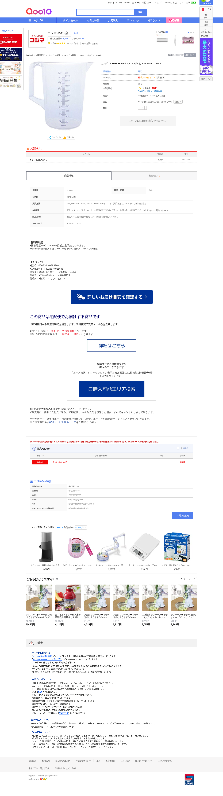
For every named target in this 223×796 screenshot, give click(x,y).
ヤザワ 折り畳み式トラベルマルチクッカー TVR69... (177, 565)
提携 (98, 761)
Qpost (150, 2)
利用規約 (45, 761)
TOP (203, 79)
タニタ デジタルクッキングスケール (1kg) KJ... (144, 565)
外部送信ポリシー (83, 761)
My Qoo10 (124, 2)
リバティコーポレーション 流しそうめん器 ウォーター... (111, 565)
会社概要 (32, 761)
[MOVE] (174, 20)
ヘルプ (158, 2)
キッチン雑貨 (85, 55)
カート (206, 18)
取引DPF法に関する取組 (39, 768)
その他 (98, 55)
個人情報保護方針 (62, 761)
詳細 (159, 77)
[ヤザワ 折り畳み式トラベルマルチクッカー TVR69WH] (177, 547)
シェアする (56, 137)
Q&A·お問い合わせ (90, 43)
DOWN (209, 79)
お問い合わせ (182, 515)
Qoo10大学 (184, 2)
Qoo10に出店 (170, 2)
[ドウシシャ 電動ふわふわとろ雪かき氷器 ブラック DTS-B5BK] (46, 547)
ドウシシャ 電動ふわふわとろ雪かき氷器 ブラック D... (46, 565)
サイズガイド (206, 36)
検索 (140, 12)
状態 (38, 456)
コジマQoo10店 (58, 33)
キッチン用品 (70, 55)
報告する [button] (70, 137)
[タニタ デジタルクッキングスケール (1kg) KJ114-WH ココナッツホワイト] (144, 547)
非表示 (185, 448)
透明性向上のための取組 (65, 768)
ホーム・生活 (54, 55)
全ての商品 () (59, 38)
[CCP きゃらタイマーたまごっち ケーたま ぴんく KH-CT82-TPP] (78, 547)
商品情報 (68, 175)
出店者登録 (110, 761)
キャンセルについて (38, 160)
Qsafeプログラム (165, 761)
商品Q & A (154, 175)
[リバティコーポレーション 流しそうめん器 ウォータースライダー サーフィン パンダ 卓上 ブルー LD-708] (111, 547)
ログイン (112, 2)
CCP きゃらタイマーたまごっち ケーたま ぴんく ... (78, 565)
